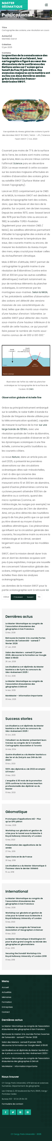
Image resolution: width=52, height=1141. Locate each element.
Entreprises (7, 1007)
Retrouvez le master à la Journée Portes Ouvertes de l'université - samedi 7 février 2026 (25, 641)
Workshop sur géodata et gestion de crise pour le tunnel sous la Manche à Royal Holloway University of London (23, 833)
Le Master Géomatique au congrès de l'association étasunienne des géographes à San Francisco (24, 626)
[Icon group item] (5, 1112)
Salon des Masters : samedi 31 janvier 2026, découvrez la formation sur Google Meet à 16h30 (25, 655)
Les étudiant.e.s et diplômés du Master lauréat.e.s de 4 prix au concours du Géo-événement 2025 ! (24, 669)
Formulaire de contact (12, 1104)
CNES (31, 389)
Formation (7, 1002)
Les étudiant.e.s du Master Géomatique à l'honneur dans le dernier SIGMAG (25, 867)
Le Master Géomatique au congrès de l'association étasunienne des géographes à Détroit (24, 684)
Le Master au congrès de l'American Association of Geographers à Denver (24, 928)
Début (6, 596)
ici (47, 590)
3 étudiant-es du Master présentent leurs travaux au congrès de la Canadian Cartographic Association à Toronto (25, 743)
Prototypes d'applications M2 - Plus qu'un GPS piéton (23, 820)
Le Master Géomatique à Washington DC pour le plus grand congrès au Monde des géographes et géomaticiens (26, 942)
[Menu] (46, 5)
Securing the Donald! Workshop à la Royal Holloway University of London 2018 (26, 954)
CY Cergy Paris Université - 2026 (26, 1134)
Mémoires (6, 997)
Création (6, 44)
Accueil (5, 987)
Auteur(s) (7, 36)
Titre (4, 27)
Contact (6, 1012)
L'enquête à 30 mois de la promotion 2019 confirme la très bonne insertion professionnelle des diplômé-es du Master (23, 784)
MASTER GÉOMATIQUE (12, 4)
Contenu (6, 52)
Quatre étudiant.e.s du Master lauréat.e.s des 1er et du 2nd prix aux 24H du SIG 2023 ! (25, 757)
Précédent (18, 597)
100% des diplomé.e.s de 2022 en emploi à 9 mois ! (25, 770)
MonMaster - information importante (23, 695)
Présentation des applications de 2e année (23, 846)
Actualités (6, 992)
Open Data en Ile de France (18, 856)
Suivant (30, 597)
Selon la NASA (40, 292)
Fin (39, 596)
